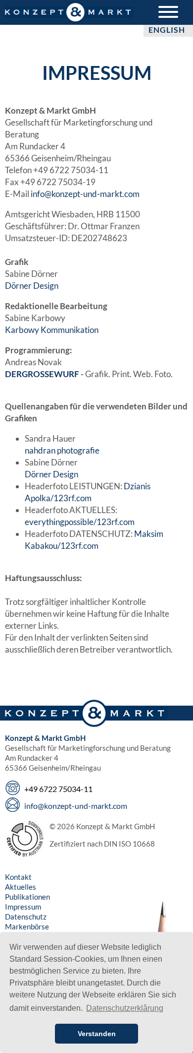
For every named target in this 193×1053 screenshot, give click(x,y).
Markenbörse (27, 926)
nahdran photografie (62, 450)
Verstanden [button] (97, 1034)
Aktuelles (20, 886)
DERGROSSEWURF (42, 374)
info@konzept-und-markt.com (85, 194)
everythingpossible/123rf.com (80, 522)
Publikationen (27, 896)
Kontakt (18, 876)
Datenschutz (26, 916)
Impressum (23, 906)
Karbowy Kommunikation (51, 330)
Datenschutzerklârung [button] (124, 1008)
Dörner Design (31, 285)
